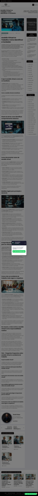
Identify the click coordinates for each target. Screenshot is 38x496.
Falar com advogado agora (20, 251)
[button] (31, 494)
